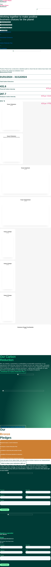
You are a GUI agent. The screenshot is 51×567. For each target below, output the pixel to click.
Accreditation (3, 48)
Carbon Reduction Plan (6, 43)
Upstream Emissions (5, 32)
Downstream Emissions (6, 37)
